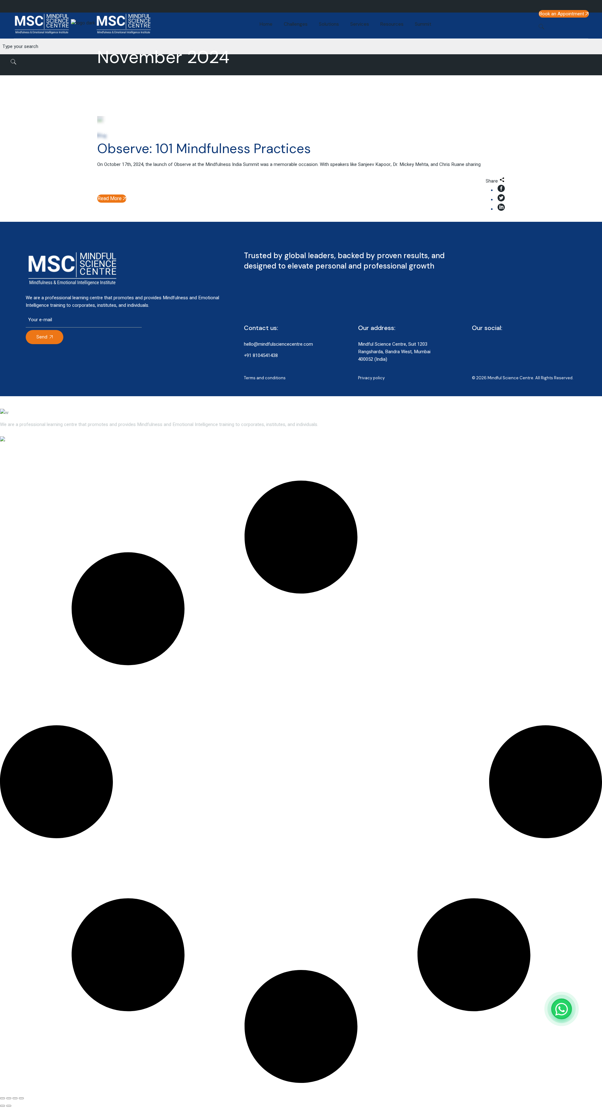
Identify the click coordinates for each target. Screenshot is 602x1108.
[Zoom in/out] (2, 1098)
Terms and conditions (265, 378)
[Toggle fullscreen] (8, 1098)
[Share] (15, 1098)
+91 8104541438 (261, 355)
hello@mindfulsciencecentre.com (278, 344)
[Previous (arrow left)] (2, 1106)
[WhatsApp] (561, 1009)
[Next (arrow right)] (8, 1106)
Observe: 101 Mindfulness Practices (204, 148)
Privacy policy (371, 378)
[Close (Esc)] (21, 1098)
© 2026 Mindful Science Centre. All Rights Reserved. (522, 378)
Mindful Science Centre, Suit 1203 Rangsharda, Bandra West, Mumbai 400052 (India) (394, 352)
